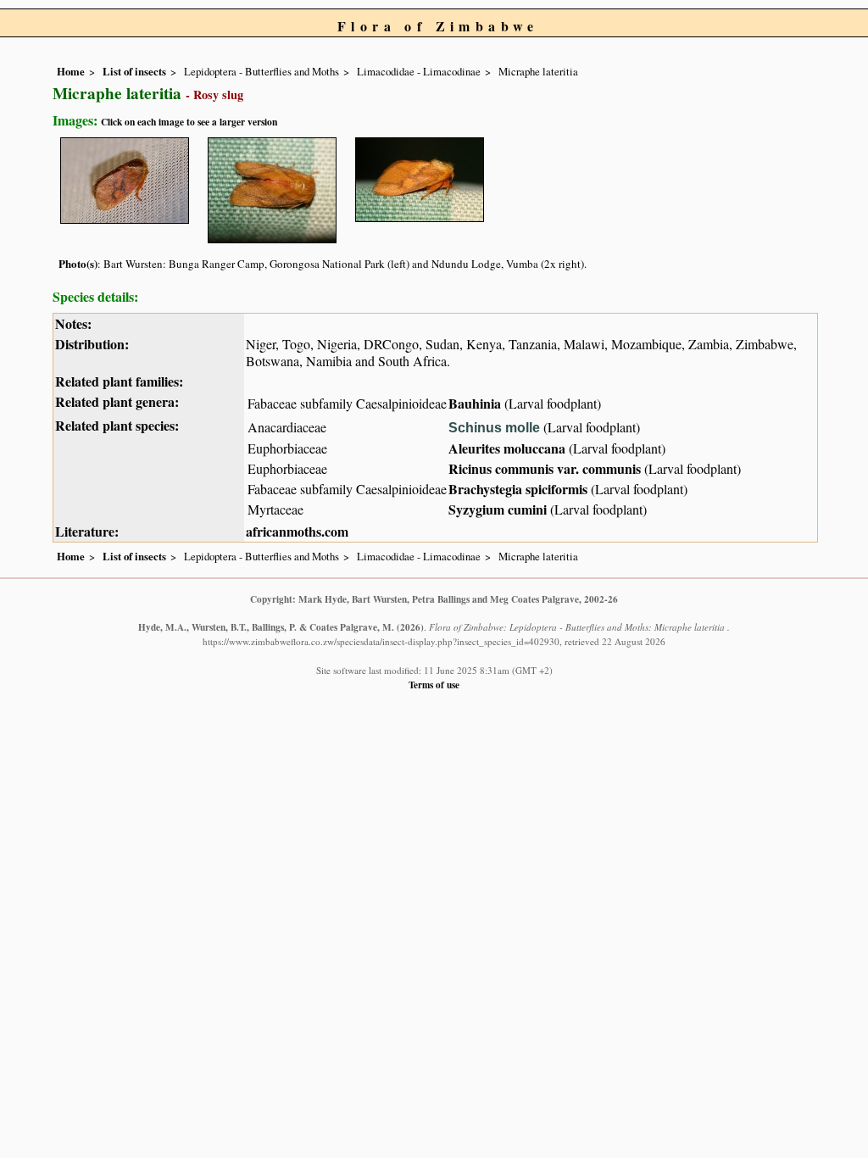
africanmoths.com (297, 531)
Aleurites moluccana (506, 448)
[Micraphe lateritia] (124, 177)
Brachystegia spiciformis (517, 488)
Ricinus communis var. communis (544, 468)
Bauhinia (474, 403)
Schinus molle (495, 427)
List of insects (134, 71)
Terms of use (434, 684)
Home (71, 71)
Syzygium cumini (497, 509)
